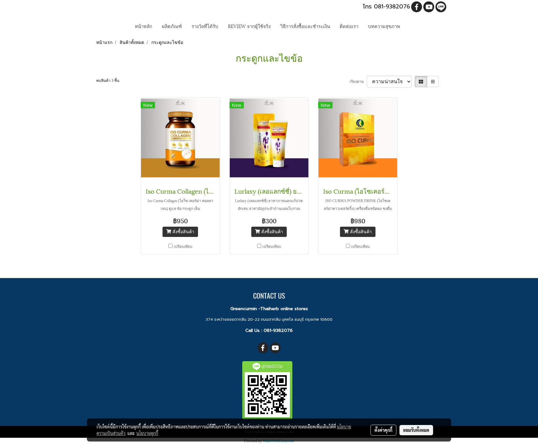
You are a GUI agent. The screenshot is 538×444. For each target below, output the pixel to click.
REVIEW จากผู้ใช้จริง (249, 26)
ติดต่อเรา (349, 26)
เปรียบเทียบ (183, 246)
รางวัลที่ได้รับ (204, 26)
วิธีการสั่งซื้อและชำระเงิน (305, 26)
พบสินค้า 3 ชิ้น (107, 80)
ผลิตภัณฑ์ (172, 26)
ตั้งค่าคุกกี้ (383, 430)
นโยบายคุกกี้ (147, 433)
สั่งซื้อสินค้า (182, 231)
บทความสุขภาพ (384, 26)
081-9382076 (278, 330)
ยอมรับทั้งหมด (416, 430)
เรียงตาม (358, 81)
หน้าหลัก (143, 26)
